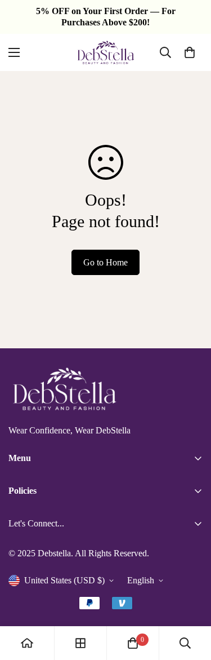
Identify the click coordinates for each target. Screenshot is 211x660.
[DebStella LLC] (106, 52)
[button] (190, 52)
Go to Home (105, 262)
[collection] (80, 643)
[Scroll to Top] (190, 600)
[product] (27, 643)
